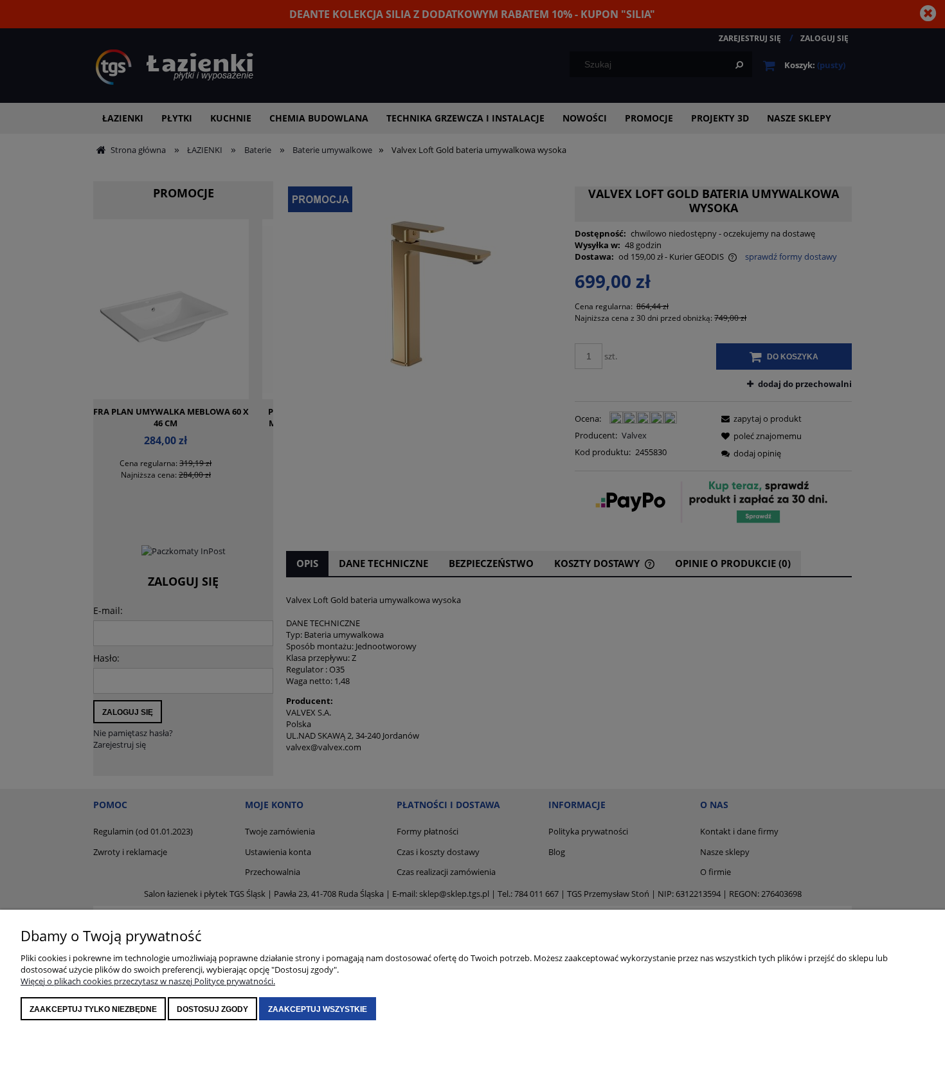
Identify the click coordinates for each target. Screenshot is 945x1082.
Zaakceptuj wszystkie (317, 1009)
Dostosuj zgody (212, 1009)
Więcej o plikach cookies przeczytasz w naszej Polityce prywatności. (148, 981)
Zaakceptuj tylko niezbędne (93, 1009)
